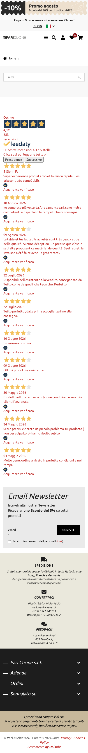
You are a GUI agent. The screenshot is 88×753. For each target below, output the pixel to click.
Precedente (13, 159)
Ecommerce (44, 747)
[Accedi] (63, 38)
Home (11, 58)
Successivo (34, 159)
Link (59, 541)
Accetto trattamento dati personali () (37, 541)
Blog (37, 26)
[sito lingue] (50, 26)
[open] (78, 663)
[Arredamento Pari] (14, 37)
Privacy (66, 738)
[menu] (46, 38)
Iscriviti (68, 530)
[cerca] (54, 38)
